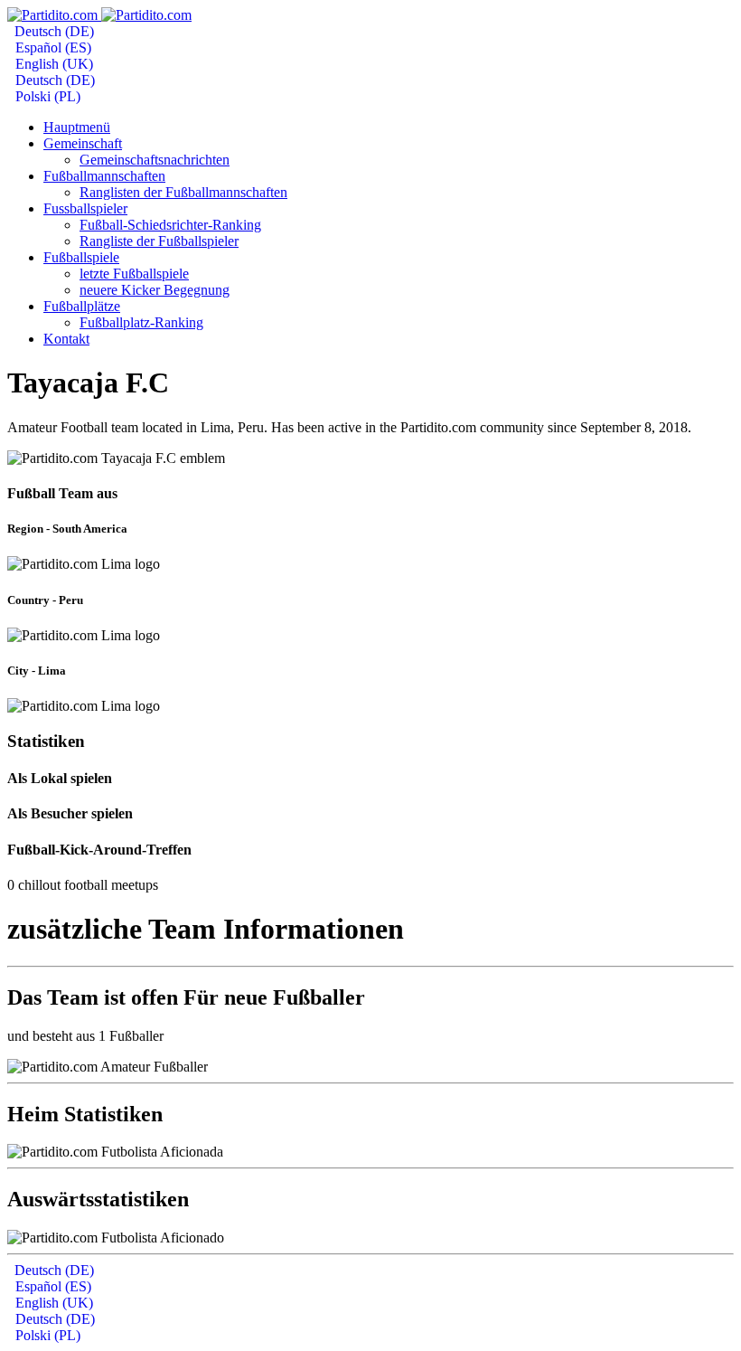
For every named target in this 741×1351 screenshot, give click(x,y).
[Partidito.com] (99, 15)
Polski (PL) (46, 96)
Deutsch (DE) (52, 31)
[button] (82, 143)
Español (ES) (51, 47)
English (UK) (52, 63)
